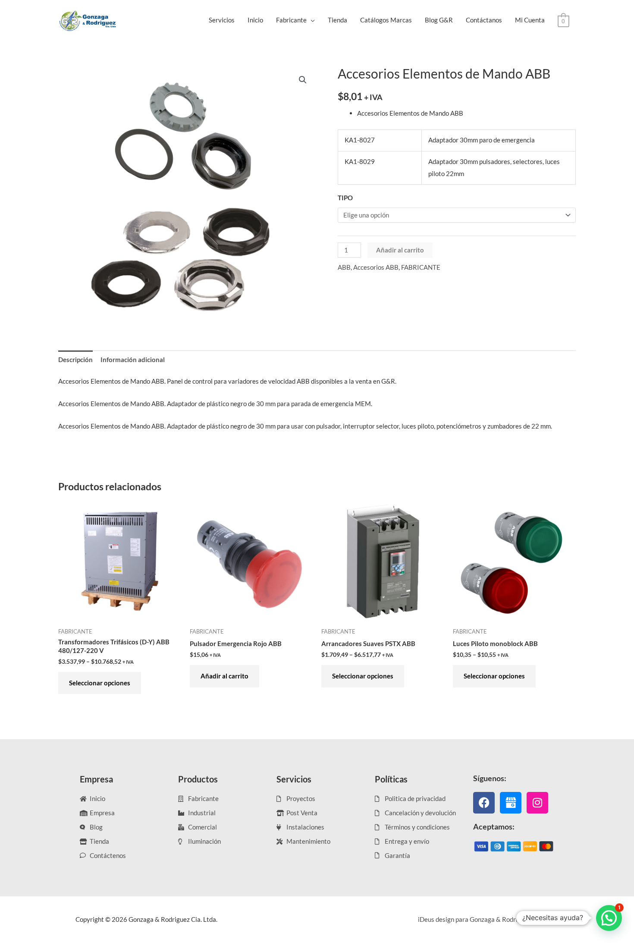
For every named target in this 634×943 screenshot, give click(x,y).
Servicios (222, 20)
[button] (303, 80)
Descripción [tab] (75, 359)
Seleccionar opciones (99, 683)
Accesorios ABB (376, 267)
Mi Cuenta (530, 20)
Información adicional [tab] (132, 359)
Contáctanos (484, 20)
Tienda (337, 20)
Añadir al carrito (400, 250)
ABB (344, 267)
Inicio (255, 20)
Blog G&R (439, 20)
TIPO (345, 198)
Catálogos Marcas (386, 20)
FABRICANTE (420, 267)
